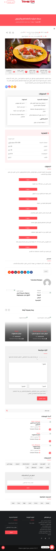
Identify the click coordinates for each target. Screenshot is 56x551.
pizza (19, 503)
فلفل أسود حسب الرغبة (19, 111)
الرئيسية (37, 22)
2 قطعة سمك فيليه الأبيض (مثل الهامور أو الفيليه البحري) (38, 104)
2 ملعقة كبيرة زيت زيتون (40, 122)
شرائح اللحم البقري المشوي (35, 424)
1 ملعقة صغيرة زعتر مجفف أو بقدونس (17, 115)
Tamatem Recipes (30, 32)
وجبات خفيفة (15, 328)
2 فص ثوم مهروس (20, 103)
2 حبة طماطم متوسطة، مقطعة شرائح (38, 110)
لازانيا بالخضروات (40, 333)
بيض (27, 467)
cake (42, 503)
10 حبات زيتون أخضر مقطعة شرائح (37, 115)
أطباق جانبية (42, 464)
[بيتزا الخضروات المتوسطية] (46, 449)
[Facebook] (6, 86)
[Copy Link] (12, 86)
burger (47, 503)
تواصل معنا (31, 523)
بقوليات (41, 467)
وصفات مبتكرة (33, 36)
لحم (20, 328)
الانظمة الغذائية (26, 464)
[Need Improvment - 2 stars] (45, 357)
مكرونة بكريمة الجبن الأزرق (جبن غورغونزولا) (23, 294)
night (24, 503)
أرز (48, 464)
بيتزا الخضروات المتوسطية (36, 447)
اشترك (28, 488)
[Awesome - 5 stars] (40, 357)
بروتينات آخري (9, 464)
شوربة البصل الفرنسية (38, 297)
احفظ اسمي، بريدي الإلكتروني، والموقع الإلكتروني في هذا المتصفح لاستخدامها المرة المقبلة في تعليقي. (29, 392)
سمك (32, 22)
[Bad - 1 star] (46, 357)
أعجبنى (22, 32)
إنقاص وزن (35, 464)
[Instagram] (9, 86)
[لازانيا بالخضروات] (46, 437)
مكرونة (40, 331)
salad (13, 503)
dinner (35, 503)
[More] (15, 86)
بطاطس (47, 467)
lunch (46, 271)
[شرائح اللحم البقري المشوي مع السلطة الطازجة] (46, 425)
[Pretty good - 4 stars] (41, 357)
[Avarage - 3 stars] (43, 357)
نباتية (33, 445)
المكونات (17, 464)
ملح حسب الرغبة (21, 107)
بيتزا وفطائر (37, 445)
